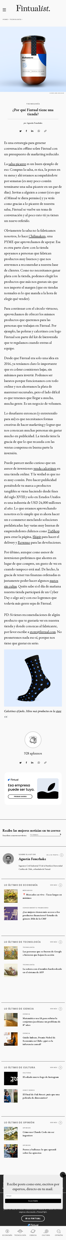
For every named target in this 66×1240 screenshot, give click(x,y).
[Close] (63, 1175)
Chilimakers (37, 236)
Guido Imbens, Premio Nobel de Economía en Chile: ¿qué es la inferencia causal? (39, 1041)
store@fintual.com (43, 631)
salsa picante (17, 164)
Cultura (27, 1073)
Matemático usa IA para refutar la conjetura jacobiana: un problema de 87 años (41, 1021)
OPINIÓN (59, 1235)
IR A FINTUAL (33, 1218)
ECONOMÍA (7, 1235)
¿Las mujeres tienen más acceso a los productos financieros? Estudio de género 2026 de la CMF (41, 915)
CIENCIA (33, 1235)
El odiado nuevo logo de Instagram (41, 1076)
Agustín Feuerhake (34, 123)
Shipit (37, 536)
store (58, 711)
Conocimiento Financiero (36, 908)
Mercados (28, 890)
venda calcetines (44, 468)
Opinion (27, 1128)
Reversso (24, 542)
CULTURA (46, 1235)
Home (5, 19)
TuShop (53, 531)
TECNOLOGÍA (20, 1235)
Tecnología (15, 19)
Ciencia (26, 1014)
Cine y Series (29, 1090)
